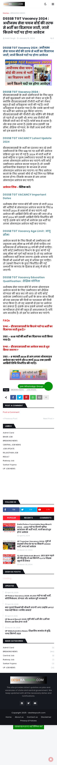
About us (19, 717)
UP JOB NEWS (9, 468)
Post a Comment (11, 412)
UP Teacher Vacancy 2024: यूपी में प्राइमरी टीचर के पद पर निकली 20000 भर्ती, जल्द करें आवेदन (34, 544)
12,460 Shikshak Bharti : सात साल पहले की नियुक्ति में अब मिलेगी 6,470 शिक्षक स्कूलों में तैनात (35, 558)
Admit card (8, 432)
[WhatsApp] (33, 397)
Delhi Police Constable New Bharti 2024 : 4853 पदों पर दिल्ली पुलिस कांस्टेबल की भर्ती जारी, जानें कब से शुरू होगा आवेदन (34, 528)
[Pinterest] (26, 397)
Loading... (8, 578)
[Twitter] (20, 397)
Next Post (48, 418)
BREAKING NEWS (18, 13)
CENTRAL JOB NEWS (12, 444)
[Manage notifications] (51, 759)
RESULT (6, 456)
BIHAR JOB (8, 436)
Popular (11, 517)
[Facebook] (13, 397)
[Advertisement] (28, 746)
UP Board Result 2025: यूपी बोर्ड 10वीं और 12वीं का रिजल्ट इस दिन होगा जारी (27, 620)
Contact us (32, 717)
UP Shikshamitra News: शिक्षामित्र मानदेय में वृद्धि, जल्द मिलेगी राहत (28, 632)
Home (6, 13)
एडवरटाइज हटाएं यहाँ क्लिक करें (29, 726)
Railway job (8, 460)
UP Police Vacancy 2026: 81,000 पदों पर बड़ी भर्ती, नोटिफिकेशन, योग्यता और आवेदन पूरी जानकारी (28, 597)
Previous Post (10, 418)
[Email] (39, 397)
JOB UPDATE (31, 390)
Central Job (28, 655)
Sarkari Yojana (10, 464)
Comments (45, 517)
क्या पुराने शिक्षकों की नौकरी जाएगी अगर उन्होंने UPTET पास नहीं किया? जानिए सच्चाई (29, 608)
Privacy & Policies (28, 720)
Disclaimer (46, 717)
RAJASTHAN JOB (10, 452)
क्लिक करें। (25, 187)
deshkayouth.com (36, 712)
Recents (28, 517)
